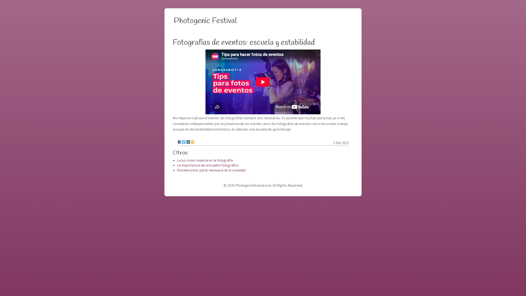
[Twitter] (184, 142)
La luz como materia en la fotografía (205, 160)
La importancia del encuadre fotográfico (208, 165)
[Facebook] (179, 142)
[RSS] (192, 142)
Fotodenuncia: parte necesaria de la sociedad (211, 170)
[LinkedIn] (188, 142)
